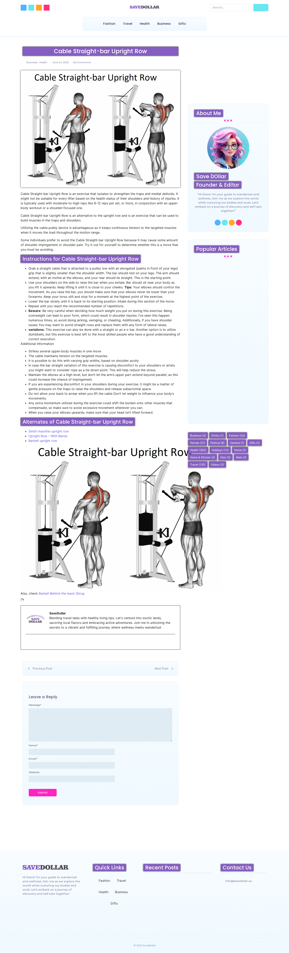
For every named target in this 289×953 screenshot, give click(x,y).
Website (34, 772)
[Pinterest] (47, 8)
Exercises (32, 62)
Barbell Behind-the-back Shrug (61, 593)
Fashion (109, 24)
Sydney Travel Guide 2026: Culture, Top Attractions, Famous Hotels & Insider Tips (228, 300)
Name (33, 745)
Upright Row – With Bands (48, 436)
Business (164, 24)
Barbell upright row (43, 441)
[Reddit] (39, 8)
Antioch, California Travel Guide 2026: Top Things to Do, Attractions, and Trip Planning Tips (176, 915)
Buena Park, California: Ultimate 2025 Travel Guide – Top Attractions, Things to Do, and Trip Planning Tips (227, 403)
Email (33, 758)
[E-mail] (28, 642)
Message (35, 705)
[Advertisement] (228, 72)
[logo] (45, 867)
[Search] (260, 7)
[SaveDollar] (144, 7)
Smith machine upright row (49, 431)
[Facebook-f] (24, 8)
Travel (127, 24)
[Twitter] (31, 8)
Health (145, 24)
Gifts (182, 24)
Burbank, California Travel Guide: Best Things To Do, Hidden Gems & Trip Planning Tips (227, 350)
